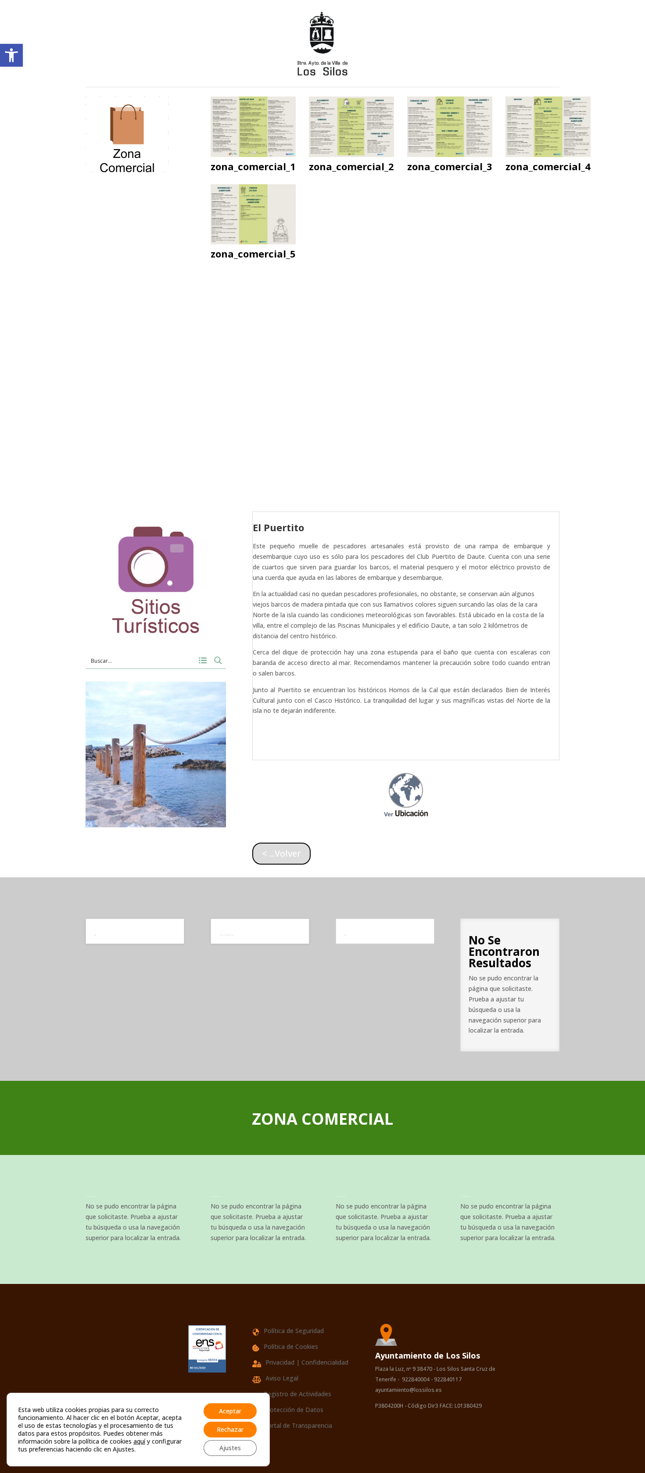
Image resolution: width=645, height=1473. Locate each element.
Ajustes (230, 1448)
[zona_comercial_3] (449, 154)
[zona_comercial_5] (253, 242)
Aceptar (230, 1411)
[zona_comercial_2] (351, 154)
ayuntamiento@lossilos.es (409, 1390)
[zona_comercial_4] (548, 154)
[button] (11, 55)
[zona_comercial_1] (253, 154)
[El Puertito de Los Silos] (156, 825)
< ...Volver (281, 853)
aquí (139, 1441)
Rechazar (230, 1429)
